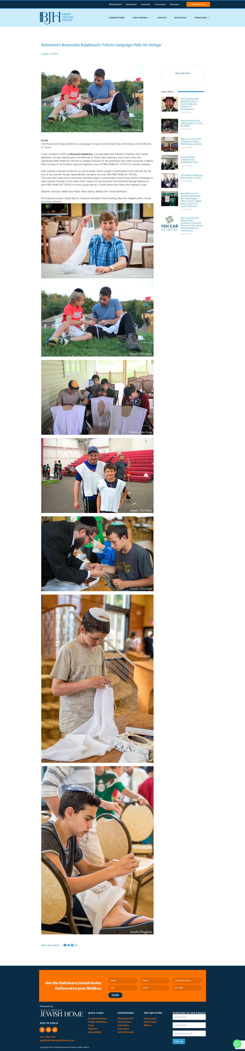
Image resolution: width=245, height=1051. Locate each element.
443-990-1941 (48, 1037)
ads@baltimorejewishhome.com (57, 1040)
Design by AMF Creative (79, 1047)
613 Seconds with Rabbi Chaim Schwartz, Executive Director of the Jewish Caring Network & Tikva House (192, 224)
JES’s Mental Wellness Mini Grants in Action (192, 176)
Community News (117, 18)
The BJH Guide (200, 18)
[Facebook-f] (42, 1029)
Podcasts (162, 18)
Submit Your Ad (197, 4)
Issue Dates (145, 4)
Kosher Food (150, 1022)
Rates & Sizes (131, 4)
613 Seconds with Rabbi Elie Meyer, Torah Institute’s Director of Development (189, 103)
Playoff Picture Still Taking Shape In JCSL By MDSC (191, 123)
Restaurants (150, 1018)
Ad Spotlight (180, 18)
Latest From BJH (140, 18)
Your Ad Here (182, 73)
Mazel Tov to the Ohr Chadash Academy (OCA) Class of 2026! (191, 141)
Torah (91, 1025)
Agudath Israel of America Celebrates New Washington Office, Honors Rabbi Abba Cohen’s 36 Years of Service (191, 199)
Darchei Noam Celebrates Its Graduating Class (189, 160)
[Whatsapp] (55, 1029)
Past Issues (174, 4)
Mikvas (147, 1025)
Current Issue (160, 4)
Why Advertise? (115, 4)
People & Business (97, 1022)
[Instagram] (48, 1029)
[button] (65, 945)
